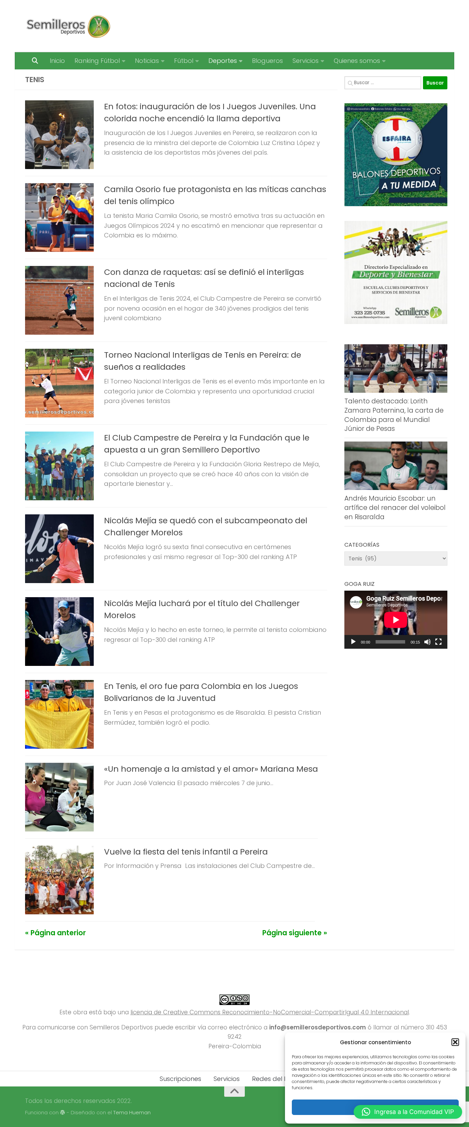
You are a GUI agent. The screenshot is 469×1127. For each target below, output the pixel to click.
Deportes (222, 60)
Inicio (57, 60)
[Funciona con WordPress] (62, 1112)
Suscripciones (180, 1078)
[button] (455, 1042)
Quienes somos (357, 60)
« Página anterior (55, 933)
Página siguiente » (294, 933)
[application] (395, 620)
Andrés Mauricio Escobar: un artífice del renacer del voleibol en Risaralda (395, 507)
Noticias (147, 60)
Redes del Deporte (280, 1078)
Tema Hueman (132, 1112)
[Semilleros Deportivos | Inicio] (68, 26)
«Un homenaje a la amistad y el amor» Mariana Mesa (211, 768)
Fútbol (183, 60)
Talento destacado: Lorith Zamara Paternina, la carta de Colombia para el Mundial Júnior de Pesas (394, 415)
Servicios (306, 60)
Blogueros (267, 60)
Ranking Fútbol (97, 60)
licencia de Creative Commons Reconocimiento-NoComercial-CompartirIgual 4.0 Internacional (269, 1012)
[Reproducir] (353, 641)
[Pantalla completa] (438, 641)
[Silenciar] (427, 641)
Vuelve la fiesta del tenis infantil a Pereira (186, 851)
